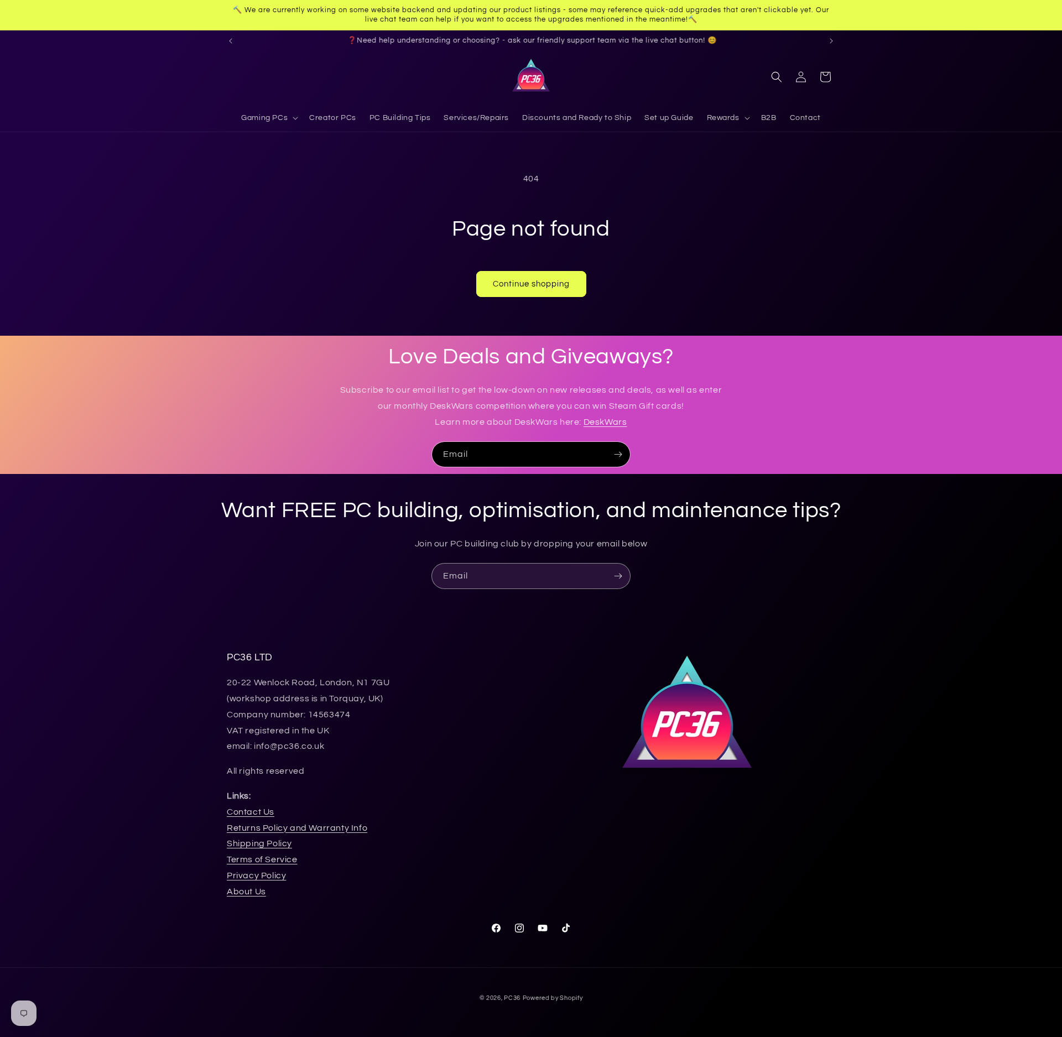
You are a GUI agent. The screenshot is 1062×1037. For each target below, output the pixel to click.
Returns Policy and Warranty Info (297, 828)
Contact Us (250, 811)
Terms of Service (262, 859)
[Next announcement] (831, 40)
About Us (246, 891)
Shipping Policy (259, 843)
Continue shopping (531, 284)
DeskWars (605, 422)
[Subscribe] (618, 454)
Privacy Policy (256, 875)
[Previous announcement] (230, 40)
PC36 (512, 998)
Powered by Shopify (553, 998)
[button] (269, 117)
